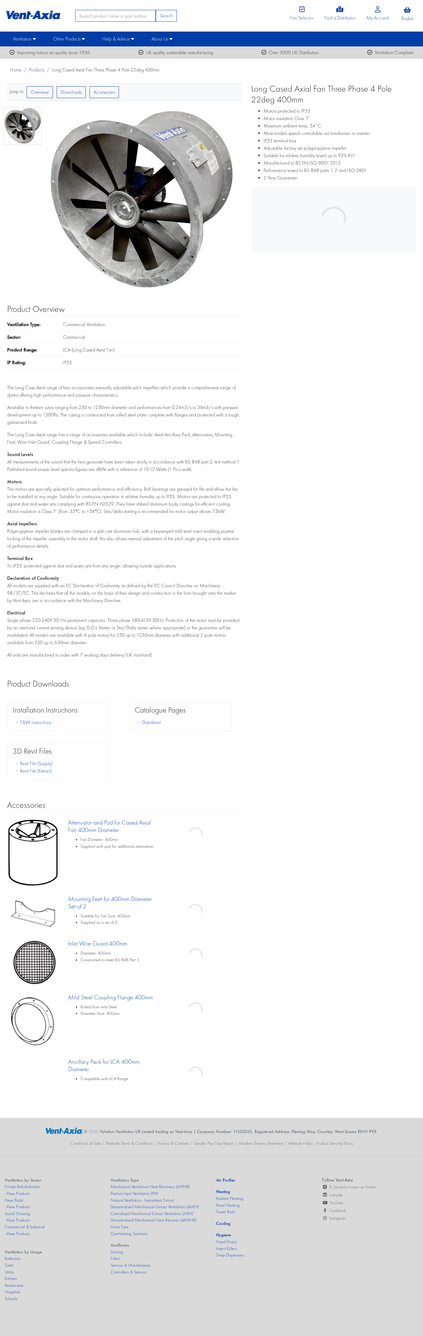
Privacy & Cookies (173, 1143)
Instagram (337, 1218)
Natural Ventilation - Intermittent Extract (142, 1200)
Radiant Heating (229, 1198)
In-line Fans (120, 1226)
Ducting (117, 1251)
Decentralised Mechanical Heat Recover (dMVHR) (153, 1219)
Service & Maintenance (130, 1265)
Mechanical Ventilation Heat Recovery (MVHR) (150, 1186)
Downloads (71, 92)
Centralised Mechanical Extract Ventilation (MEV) (152, 1213)
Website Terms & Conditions (129, 1143)
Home (15, 70)
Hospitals (12, 1291)
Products (36, 70)
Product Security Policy (334, 1143)
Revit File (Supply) (36, 763)
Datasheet (151, 722)
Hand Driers (226, 1241)
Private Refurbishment (22, 1186)
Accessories (104, 92)
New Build (14, 1200)
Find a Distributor (340, 18)
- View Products (17, 1193)
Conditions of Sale (85, 1143)
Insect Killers (226, 1248)
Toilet (9, 1265)
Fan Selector (301, 18)
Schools (11, 1298)
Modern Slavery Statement (261, 1143)
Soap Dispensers (230, 1254)
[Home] (33, 13)
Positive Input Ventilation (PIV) (134, 1193)
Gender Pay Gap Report (213, 1143)
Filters (115, 1258)
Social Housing (17, 1213)
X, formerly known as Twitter (352, 1186)
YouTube (336, 1202)
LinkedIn (336, 1194)
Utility (9, 1271)
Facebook (337, 1210)
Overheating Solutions (129, 1233)
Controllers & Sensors (129, 1271)
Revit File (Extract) (36, 771)
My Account (377, 18)
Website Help (300, 1143)
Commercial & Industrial (25, 1226)
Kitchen (11, 1278)
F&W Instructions (35, 722)
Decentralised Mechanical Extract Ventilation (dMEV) (155, 1206)
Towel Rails (225, 1211)
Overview (40, 92)
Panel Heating (228, 1205)
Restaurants (14, 1285)
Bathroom (12, 1258)
